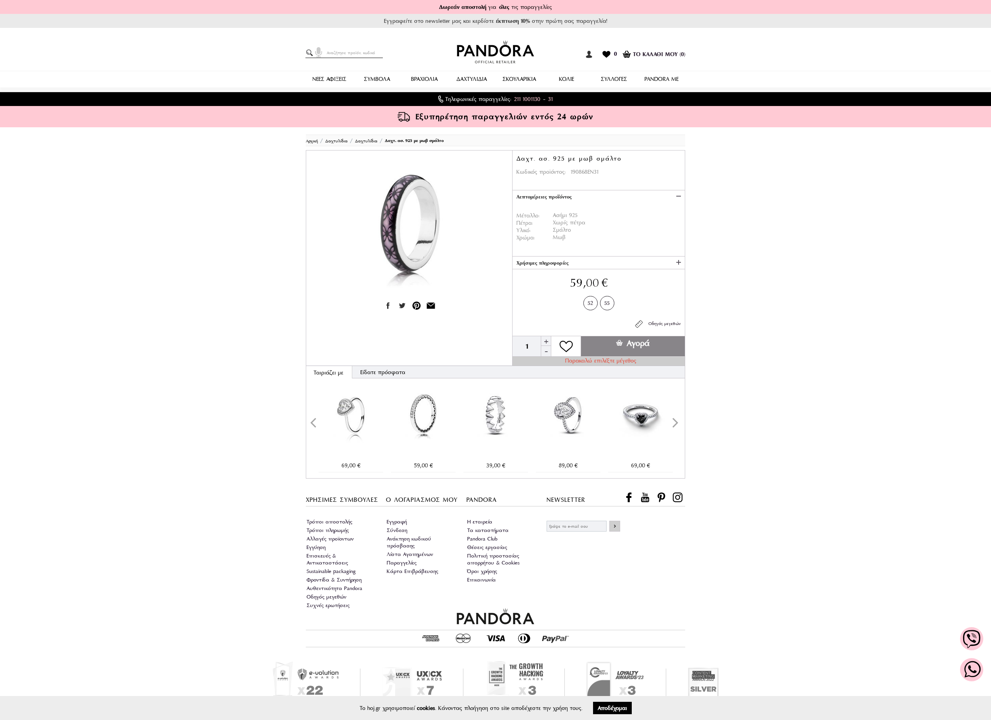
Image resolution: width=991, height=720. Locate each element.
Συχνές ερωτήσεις (328, 605)
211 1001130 (527, 99)
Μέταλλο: (528, 215)
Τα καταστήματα (488, 530)
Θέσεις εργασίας (487, 547)
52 (590, 302)
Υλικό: (523, 230)
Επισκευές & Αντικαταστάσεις (327, 559)
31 (550, 99)
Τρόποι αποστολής (329, 521)
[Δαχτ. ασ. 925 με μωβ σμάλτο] (409, 227)
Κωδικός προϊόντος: (541, 171)
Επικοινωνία (481, 579)
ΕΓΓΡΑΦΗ (614, 526)
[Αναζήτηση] (310, 53)
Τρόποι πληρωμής (328, 530)
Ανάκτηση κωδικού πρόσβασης (409, 542)
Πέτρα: (524, 222)
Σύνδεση (397, 530)
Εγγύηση (316, 547)
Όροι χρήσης (482, 571)
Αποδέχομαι (612, 708)
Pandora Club (482, 538)
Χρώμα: (525, 237)
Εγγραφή (397, 521)
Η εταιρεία (479, 521)
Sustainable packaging (331, 571)
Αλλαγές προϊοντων (330, 538)
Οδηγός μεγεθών (662, 323)
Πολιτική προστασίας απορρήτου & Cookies (493, 559)
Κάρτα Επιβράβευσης (412, 571)
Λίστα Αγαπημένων (410, 554)
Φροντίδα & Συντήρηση (334, 579)
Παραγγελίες (402, 562)
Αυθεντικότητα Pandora (334, 588)
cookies (426, 708)
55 (607, 302)
